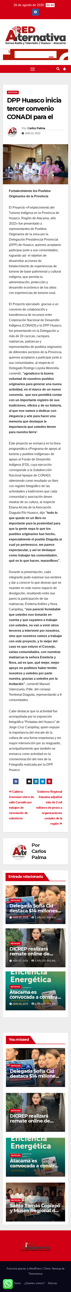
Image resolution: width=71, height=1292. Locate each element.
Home (17, 1283)
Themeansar (35, 1273)
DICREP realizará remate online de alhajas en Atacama (31, 954)
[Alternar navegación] (32, 69)
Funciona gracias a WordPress (25, 1268)
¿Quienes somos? (34, 1283)
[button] (58, 69)
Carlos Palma (36, 128)
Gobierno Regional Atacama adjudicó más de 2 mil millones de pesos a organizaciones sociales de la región (49, 807)
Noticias (13, 92)
